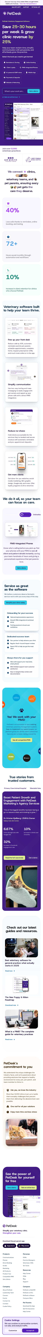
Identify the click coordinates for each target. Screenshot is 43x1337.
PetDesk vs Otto (28, 1293)
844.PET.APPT (16, 7)
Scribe (5, 1266)
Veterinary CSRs (28, 1263)
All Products (7, 1271)
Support (26, 7)
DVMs (25, 1257)
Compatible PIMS (8, 1276)
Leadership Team (8, 1293)
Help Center (27, 1273)
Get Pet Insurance (28, 1309)
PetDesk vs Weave (28, 1295)
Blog (24, 1279)
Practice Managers (29, 1260)
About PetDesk (7, 1290)
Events (5, 1298)
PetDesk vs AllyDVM (29, 1290)
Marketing (6, 1268)
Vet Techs (26, 1266)
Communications (8, 1257)
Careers (5, 1295)
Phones (5, 1260)
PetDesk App (36, 7)
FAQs (24, 1276)
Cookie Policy (7, 1306)
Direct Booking (7, 1263)
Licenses (5, 1304)
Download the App (29, 1306)
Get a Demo (6, 1279)
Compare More (28, 1298)
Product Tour (7, 1274)
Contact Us (6, 1301)
